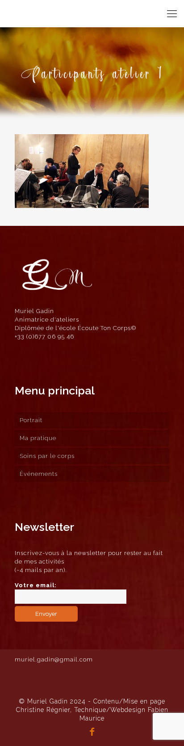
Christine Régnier (43, 709)
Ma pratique (38, 438)
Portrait (31, 420)
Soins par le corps (47, 456)
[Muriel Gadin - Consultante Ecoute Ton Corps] (30, 13)
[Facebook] (92, 733)
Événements (39, 473)
